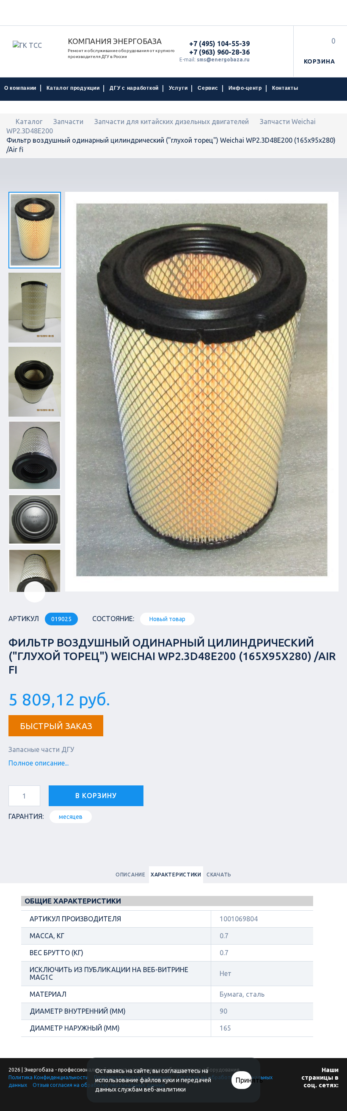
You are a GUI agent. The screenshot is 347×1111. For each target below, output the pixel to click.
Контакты (285, 88)
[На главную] (8, 121)
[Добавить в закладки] (164, 793)
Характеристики (176, 874)
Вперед (34, 591)
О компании (20, 88)
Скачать (219, 874)
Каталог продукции (73, 88)
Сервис (208, 88)
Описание (131, 874)
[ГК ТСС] (34, 45)
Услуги (178, 88)
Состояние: (113, 618)
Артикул (23, 618)
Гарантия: (26, 816)
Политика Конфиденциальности (48, 1077)
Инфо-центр (245, 88)
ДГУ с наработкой (134, 88)
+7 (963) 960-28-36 (219, 52)
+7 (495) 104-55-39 (219, 43)
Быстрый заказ (56, 726)
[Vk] (327, 1101)
